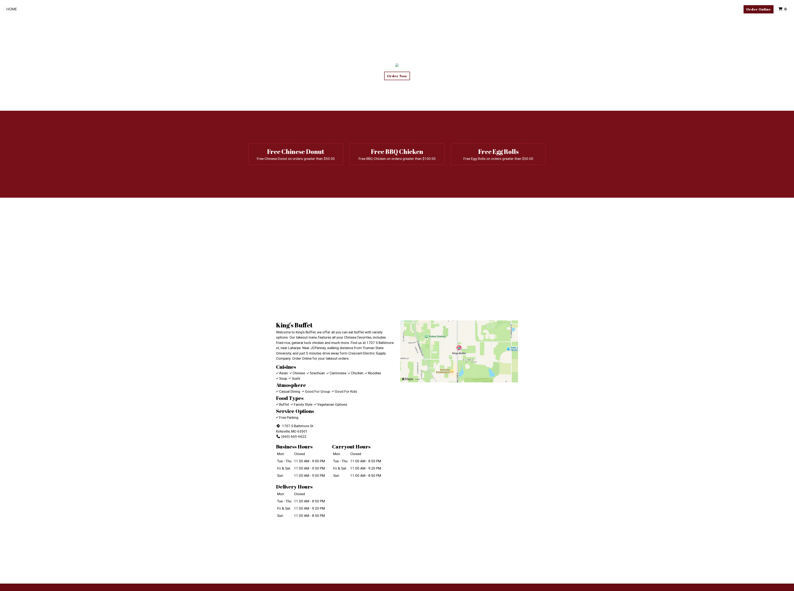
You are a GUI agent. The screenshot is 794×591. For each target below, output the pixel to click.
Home (11, 9)
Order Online (758, 9)
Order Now (397, 76)
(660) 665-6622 (293, 436)
